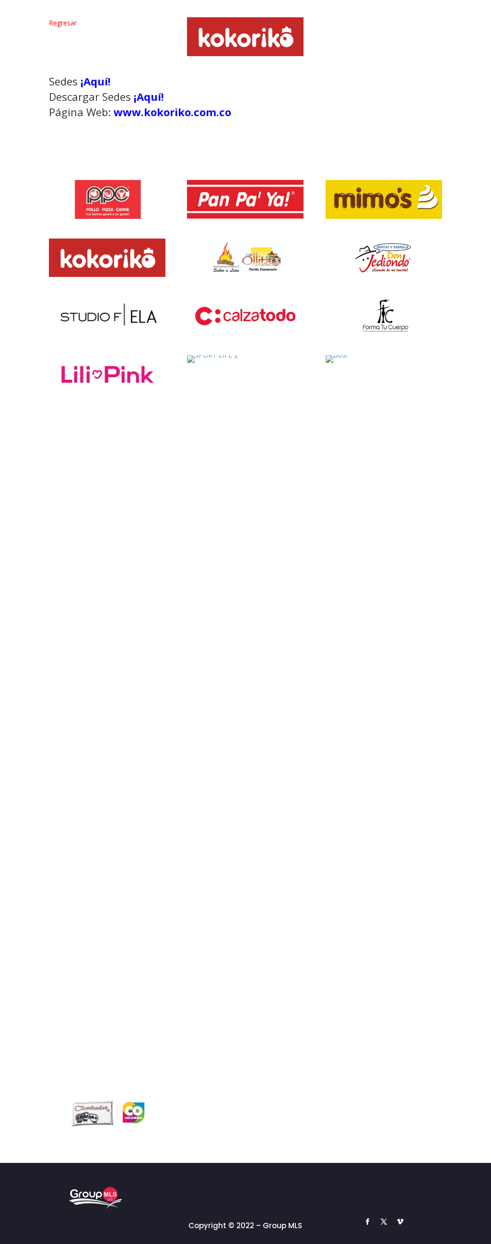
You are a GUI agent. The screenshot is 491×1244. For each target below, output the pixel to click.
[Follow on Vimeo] (400, 1222)
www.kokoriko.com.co (172, 112)
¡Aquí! (96, 81)
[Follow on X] (383, 1222)
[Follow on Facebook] (367, 1222)
